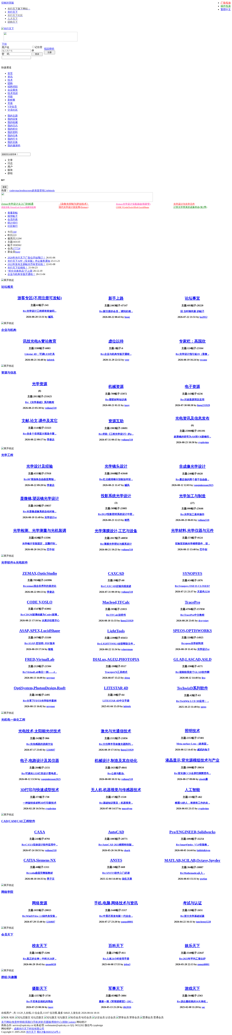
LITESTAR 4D (116, 688)
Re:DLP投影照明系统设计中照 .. (116, 514)
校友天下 (39, 946)
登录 (37, 54)
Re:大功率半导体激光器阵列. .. (116, 744)
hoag (17, 251)
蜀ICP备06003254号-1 (48, 1032)
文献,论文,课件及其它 (40, 421)
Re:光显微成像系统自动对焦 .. (39, 511)
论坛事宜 (192, 298)
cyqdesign (203, 442)
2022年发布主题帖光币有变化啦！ (26, 264)
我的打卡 (13, 139)
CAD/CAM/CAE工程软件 (18, 821)
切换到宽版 (7, 2)
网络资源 (39, 903)
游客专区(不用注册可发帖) (40, 298)
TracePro (192, 602)
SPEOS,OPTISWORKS (192, 631)
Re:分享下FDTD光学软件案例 (40, 700)
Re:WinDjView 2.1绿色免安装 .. (39, 916)
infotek (50, 359)
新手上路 (116, 298)
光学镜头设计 (116, 466)
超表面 (35, 190)
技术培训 (13, 93)
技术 (10, 80)
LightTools (116, 631)
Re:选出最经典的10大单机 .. (192, 1001)
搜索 (5, 187)
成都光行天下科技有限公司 (29, 1028)
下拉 (4, 44)
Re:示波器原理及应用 (192, 399)
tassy (127, 405)
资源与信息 (8, 372)
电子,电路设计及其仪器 (39, 761)
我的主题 (13, 115)
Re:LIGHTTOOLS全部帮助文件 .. (116, 643)
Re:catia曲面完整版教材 (39, 873)
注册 (50, 52)
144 (14, 232)
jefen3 (127, 964)
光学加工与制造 (192, 496)
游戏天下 (192, 988)
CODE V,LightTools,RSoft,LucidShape (132, 207)
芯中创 (50, 549)
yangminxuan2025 (203, 485)
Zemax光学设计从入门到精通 (17, 204)
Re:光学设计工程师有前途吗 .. (39, 311)
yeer (127, 359)
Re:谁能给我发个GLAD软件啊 (192, 672)
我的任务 (13, 135)
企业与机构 (8, 330)
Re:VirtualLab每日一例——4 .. (40, 672)
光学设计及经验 (39, 466)
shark (127, 850)
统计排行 (13, 222)
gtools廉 (203, 779)
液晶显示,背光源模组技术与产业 (192, 760)
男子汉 (50, 878)
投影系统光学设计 (116, 496)
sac (203, 1007)
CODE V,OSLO (39, 602)
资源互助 (116, 421)
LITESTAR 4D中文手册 (116, 700)
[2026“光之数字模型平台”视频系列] (77, 201)
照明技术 (192, 731)
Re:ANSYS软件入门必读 (116, 873)
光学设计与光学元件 (184, 204)
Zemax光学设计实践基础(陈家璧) (133, 204)
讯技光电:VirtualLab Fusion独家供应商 (18, 207)
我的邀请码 (14, 145)
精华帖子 (13, 216)
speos (203, 706)
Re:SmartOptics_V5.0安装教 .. (192, 844)
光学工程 (7, 455)
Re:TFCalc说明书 (116, 615)
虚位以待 (116, 341)
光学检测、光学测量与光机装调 (39, 530)
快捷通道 (6, 67)
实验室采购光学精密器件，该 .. (192, 543)
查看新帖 (13, 212)
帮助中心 (57, 1022)
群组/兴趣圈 (9, 977)
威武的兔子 (203, 749)
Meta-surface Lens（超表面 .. (192, 743)
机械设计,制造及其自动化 (116, 761)
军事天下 (116, 988)
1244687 (50, 749)
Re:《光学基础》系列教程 (39, 402)
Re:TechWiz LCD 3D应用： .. (192, 701)
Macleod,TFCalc (116, 602)
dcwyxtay (203, 620)
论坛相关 (7, 286)
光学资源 (39, 384)
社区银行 (13, 226)
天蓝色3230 (203, 591)
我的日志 (13, 125)
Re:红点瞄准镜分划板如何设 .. (116, 479)
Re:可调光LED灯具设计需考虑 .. (39, 773)
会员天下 (7, 934)
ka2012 (203, 317)
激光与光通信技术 (116, 731)
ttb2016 (127, 1007)
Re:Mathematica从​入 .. (192, 873)
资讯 (10, 76)
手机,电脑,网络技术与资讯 (116, 903)
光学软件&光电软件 (14, 562)
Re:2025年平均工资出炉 (192, 958)
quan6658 (50, 964)
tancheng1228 (203, 921)
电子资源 (192, 386)
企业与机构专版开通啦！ (21, 274)
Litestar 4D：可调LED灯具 (40, 354)
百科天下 (116, 946)
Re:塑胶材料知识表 (116, 399)
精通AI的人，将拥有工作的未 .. (192, 802)
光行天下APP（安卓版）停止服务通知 (29, 261)
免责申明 (17, 1022)
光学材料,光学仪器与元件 (192, 530)
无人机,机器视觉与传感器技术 (116, 790)
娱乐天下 (192, 946)
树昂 (127, 520)
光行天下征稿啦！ (18, 267)
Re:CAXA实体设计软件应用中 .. (40, 844)
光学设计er (51, 517)
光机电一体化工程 (13, 719)
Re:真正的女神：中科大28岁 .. (39, 958)
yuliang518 (51, 408)
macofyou (127, 808)
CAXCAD (116, 573)
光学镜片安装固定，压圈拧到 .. (39, 543)
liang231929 (203, 405)
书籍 (10, 96)
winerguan (127, 649)
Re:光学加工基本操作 (192, 514)
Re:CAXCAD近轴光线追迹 (116, 586)
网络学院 (7, 892)
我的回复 (13, 119)
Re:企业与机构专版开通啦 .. (116, 354)
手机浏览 (38, 1022)
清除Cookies (68, 1022)
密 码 (5, 54)
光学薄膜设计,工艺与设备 (116, 531)
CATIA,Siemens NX (40, 860)
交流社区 (13, 109)
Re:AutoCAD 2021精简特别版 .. (116, 844)
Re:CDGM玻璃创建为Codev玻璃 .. (40, 614)
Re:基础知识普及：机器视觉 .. (116, 802)
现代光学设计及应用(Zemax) (73, 207)
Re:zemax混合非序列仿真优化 (39, 586)
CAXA (39, 832)
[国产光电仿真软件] (40, 40)
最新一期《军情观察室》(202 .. (116, 1001)
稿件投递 (226, 6)
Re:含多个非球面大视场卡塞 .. (39, 433)
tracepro (28, 190)
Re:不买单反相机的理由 (39, 1001)
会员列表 (13, 219)
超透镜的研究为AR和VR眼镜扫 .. (192, 436)
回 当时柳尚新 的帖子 (192, 311)
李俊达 (50, 439)
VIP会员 (12, 106)
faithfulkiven (203, 850)
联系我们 (27, 1022)
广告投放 (226, 2)
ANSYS (116, 860)
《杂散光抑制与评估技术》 (74, 204)
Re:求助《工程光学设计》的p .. (116, 434)
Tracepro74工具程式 (116, 672)
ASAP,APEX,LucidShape (39, 631)
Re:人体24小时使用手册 (116, 958)
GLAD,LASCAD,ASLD (192, 659)
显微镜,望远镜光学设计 (39, 498)
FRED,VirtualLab (39, 659)
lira (203, 677)
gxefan (203, 878)
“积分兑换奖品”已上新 (20, 271)
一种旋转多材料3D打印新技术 (39, 802)
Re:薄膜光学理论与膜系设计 (116, 544)
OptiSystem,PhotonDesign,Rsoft (39, 688)
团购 (10, 83)
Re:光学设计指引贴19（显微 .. (192, 354)
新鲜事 (11, 100)
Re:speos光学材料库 (192, 643)
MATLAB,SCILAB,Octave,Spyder (192, 860)
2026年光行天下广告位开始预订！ (26, 257)
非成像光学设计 (192, 466)
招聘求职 (13, 86)
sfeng (127, 677)
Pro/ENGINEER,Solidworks (192, 832)
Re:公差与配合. (116, 773)
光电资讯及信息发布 (192, 418)
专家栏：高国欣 (192, 341)
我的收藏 (13, 122)
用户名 (5, 47)
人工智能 (192, 790)
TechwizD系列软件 (192, 688)
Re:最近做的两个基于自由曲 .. (192, 479)
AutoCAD (116, 832)
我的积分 (13, 129)
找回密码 (49, 48)
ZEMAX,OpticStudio (39, 573)
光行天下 (13, 12)
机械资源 (116, 386)
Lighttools (50, 190)
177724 (16, 248)
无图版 (47, 1022)
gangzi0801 (127, 921)
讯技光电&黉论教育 (39, 341)
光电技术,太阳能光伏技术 (39, 731)
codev (12, 190)
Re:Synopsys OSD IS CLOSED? (192, 586)
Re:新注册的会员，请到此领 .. (116, 311)
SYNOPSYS (192, 573)
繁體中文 (226, 9)
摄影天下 (39, 988)
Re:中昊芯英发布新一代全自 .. (116, 916)
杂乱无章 (127, 878)
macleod (19, 190)
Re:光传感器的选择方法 (39, 744)
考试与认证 (192, 903)
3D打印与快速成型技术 (39, 790)
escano (203, 359)
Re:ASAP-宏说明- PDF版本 (39, 643)
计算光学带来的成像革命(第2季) (190, 207)
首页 (10, 73)
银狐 (50, 649)
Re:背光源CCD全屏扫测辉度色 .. (192, 773)
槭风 (50, 316)
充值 (10, 103)
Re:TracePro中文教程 (192, 615)
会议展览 (13, 90)
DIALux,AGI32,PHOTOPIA (116, 659)
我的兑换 (13, 142)
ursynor (50, 677)
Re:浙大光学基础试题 (192, 916)
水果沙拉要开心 (50, 620)
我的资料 (13, 132)
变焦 (42, 190)
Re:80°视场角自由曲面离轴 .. (40, 479)
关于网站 (6, 1022)
